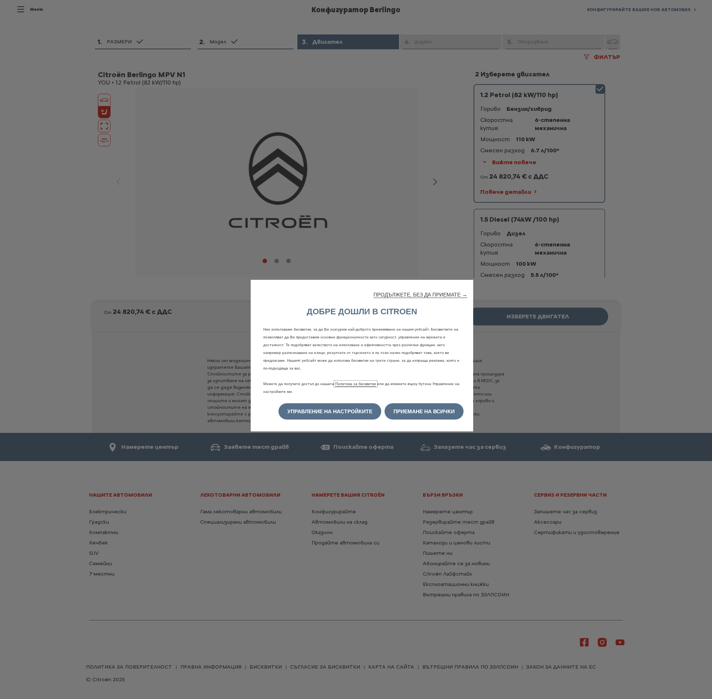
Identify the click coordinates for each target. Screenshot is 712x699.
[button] (420, 295)
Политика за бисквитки (355, 384)
